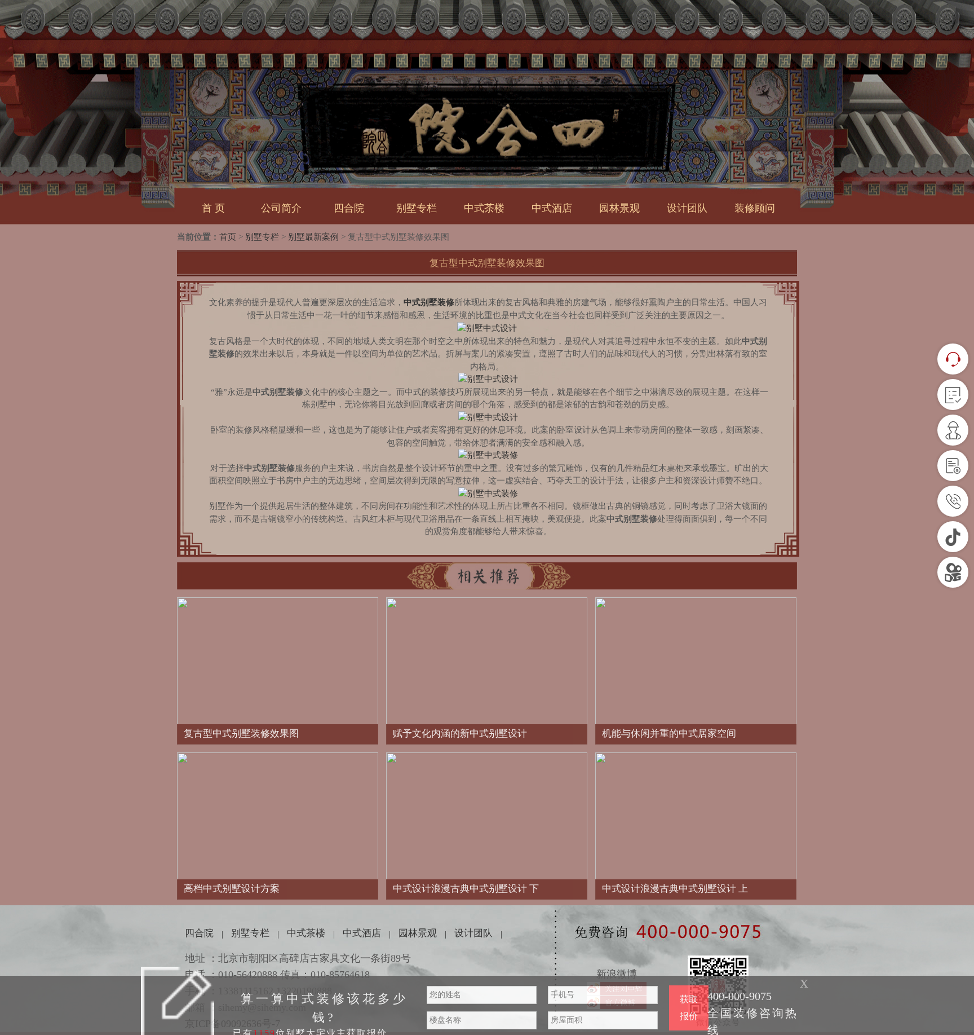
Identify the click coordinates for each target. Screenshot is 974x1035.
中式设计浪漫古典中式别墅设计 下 (466, 888)
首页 (227, 236)
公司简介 (281, 208)
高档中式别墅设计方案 (232, 888)
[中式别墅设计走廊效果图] (488, 378)
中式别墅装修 (429, 302)
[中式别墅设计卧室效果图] (488, 416)
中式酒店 (552, 208)
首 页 (213, 208)
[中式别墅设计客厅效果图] (487, 327)
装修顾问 (754, 208)
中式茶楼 (484, 208)
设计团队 (687, 208)
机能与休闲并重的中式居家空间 (669, 733)
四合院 (349, 208)
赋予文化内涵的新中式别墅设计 (460, 733)
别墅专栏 (416, 208)
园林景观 (619, 208)
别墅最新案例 (313, 236)
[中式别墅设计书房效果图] (488, 454)
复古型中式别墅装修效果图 (241, 733)
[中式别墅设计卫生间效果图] (488, 492)
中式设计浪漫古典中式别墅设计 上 (675, 888)
